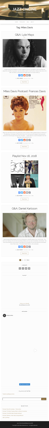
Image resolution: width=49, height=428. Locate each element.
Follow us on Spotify (24, 303)
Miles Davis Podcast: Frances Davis (24, 91)
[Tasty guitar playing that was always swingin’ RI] (35, 328)
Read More (24, 81)
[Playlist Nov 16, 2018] (24, 173)
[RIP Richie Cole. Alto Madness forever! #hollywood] (13, 328)
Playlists (24, 158)
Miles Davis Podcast (22, 94)
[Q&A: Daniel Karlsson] (24, 225)
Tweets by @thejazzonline (8, 394)
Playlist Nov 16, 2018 (24, 156)
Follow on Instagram (25, 384)
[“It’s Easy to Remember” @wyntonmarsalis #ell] (13, 350)
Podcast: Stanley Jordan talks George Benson (13, 415)
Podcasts (22, 22)
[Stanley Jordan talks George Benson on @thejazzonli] (35, 350)
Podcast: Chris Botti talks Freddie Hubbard (12, 413)
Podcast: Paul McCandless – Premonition (12, 409)
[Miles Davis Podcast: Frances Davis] (24, 113)
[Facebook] (19, 75)
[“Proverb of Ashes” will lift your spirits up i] (35, 371)
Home (16, 22)
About (32, 22)
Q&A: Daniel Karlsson (24, 208)
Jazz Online (24, 9)
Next (28, 260)
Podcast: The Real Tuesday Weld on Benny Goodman (15, 411)
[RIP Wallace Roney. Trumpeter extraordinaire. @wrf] (13, 371)
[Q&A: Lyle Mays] (24, 53)
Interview (23, 211)
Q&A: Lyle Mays (24, 34)
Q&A (28, 22)
